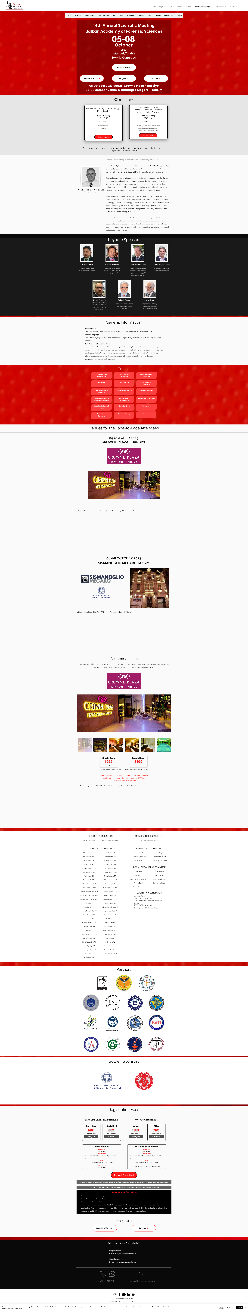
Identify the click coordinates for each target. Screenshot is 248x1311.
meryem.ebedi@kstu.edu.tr (125, 1254)
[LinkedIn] (128, 1294)
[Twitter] (124, 1294)
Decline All (230, 1308)
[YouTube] (133, 1294)
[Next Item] (168, 713)
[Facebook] (119, 1294)
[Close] (246, 1307)
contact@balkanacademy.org (142, 1281)
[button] (170, 6)
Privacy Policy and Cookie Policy (12, 1309)
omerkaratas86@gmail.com (125, 1262)
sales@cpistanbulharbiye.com (124, 781)
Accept (240, 1308)
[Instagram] (115, 1294)
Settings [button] (221, 1308)
